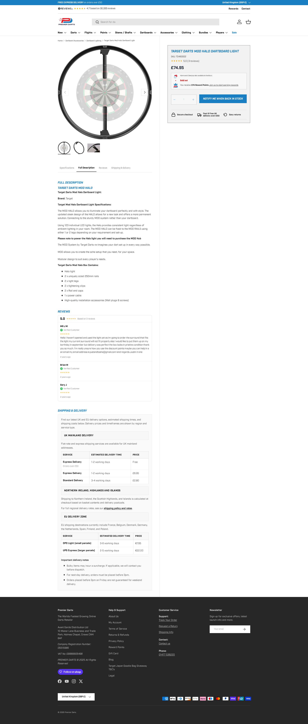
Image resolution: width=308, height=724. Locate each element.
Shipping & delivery (120, 168)
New (60, 32)
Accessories (167, 32)
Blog (111, 659)
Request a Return (168, 626)
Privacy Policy (116, 641)
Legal (112, 675)
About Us (114, 616)
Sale (234, 32)
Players (220, 32)
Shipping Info (166, 632)
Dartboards (146, 32)
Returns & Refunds (119, 634)
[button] (248, 21)
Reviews (103, 168)
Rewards (233, 8)
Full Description (86, 167)
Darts (74, 32)
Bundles (203, 32)
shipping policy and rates (118, 508)
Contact (246, 8)
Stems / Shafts (123, 32)
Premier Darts (70, 712)
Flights (88, 32)
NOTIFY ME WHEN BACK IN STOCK (223, 98)
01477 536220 (167, 654)
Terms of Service (118, 628)
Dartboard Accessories (74, 41)
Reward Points (116, 647)
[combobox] (155, 22)
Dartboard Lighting (93, 41)
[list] (105, 92)
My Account (115, 622)
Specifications (67, 168)
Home (60, 41)
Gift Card (113, 653)
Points (103, 32)
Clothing (186, 32)
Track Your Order (168, 620)
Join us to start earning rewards (223, 85)
